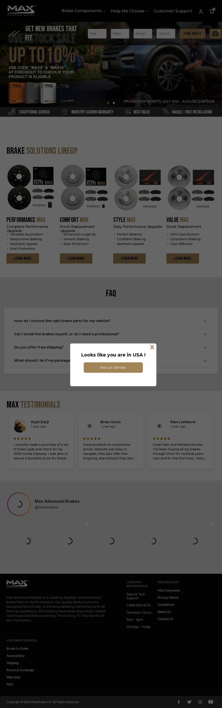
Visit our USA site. (113, 367)
